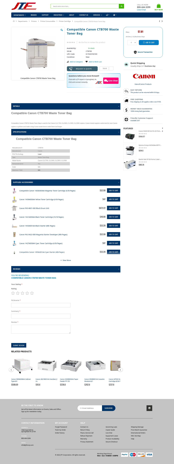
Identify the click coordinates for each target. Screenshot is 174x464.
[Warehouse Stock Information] (111, 68)
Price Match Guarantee (139, 430)
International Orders (138, 433)
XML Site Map (136, 436)
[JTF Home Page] (24, 6)
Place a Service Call (86, 433)
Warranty (83, 439)
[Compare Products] (107, 14)
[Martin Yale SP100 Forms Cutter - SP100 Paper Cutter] (129, 164)
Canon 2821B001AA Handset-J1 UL (46, 380)
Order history (60, 433)
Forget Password (61, 427)
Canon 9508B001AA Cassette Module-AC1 (94, 380)
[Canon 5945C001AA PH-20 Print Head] (129, 136)
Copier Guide (110, 430)
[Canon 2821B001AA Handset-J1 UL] (47, 377)
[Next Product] (162, 21)
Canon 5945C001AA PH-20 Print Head (150, 131)
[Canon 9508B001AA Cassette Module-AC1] (95, 377)
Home (14, 21)
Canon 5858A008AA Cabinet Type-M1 (21, 380)
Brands (34, 15)
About (71, 15)
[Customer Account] (115, 14)
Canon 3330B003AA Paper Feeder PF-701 (69, 380)
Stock (104, 68)
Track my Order (60, 430)
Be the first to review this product (92, 42)
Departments (22, 21)
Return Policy (85, 430)
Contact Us (83, 15)
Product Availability (112, 439)
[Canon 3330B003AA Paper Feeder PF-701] (71, 377)
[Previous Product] (159, 21)
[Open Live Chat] (111, 80)
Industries (58, 15)
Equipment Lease (112, 436)
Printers (34, 21)
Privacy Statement (86, 442)
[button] (62, 32)
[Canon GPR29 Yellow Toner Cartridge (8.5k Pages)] (120, 377)
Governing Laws (111, 427)
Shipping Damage (137, 427)
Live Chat (141, 9)
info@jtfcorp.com (27, 445)
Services (96, 15)
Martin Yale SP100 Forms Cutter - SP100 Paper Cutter (150, 159)
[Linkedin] (149, 408)
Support (45, 15)
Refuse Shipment (86, 436)
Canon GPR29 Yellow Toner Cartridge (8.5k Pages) (118, 380)
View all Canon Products (143, 84)
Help (132, 439)
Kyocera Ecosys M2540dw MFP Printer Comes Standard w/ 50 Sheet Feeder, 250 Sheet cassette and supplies (150, 145)
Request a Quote (84, 68)
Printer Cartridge (65, 21)
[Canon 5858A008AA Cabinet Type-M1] (22, 377)
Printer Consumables (47, 21)
